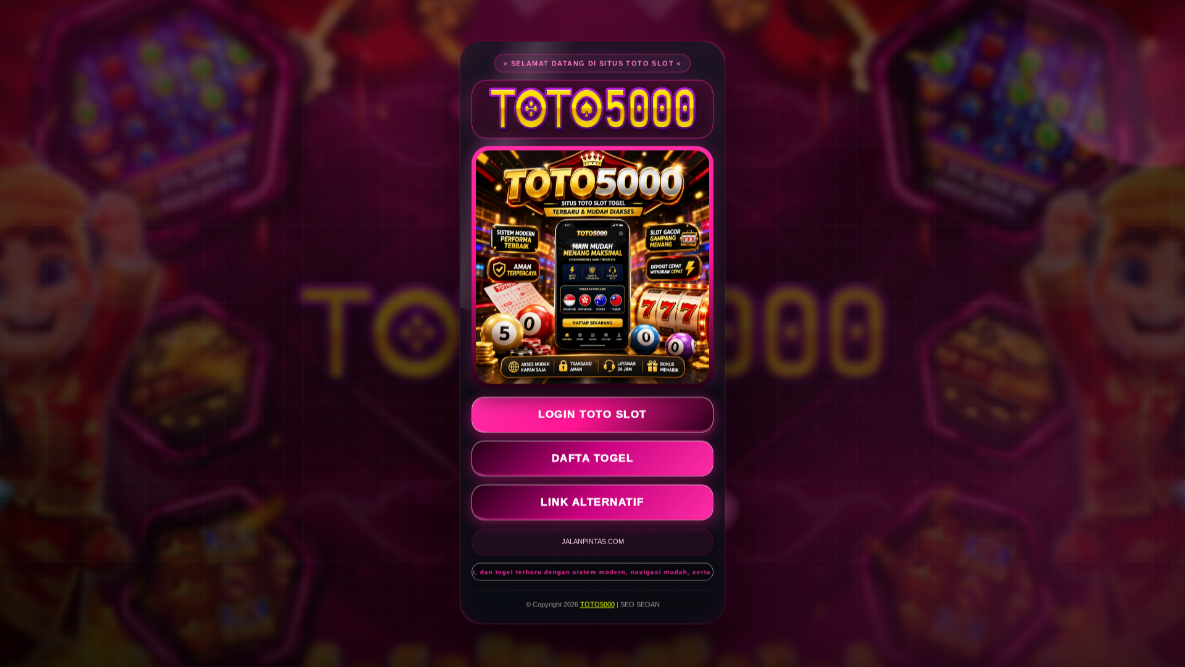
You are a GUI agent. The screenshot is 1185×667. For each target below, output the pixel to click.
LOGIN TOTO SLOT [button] (592, 412)
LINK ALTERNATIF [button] (592, 500)
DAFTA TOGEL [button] (593, 456)
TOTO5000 (597, 602)
